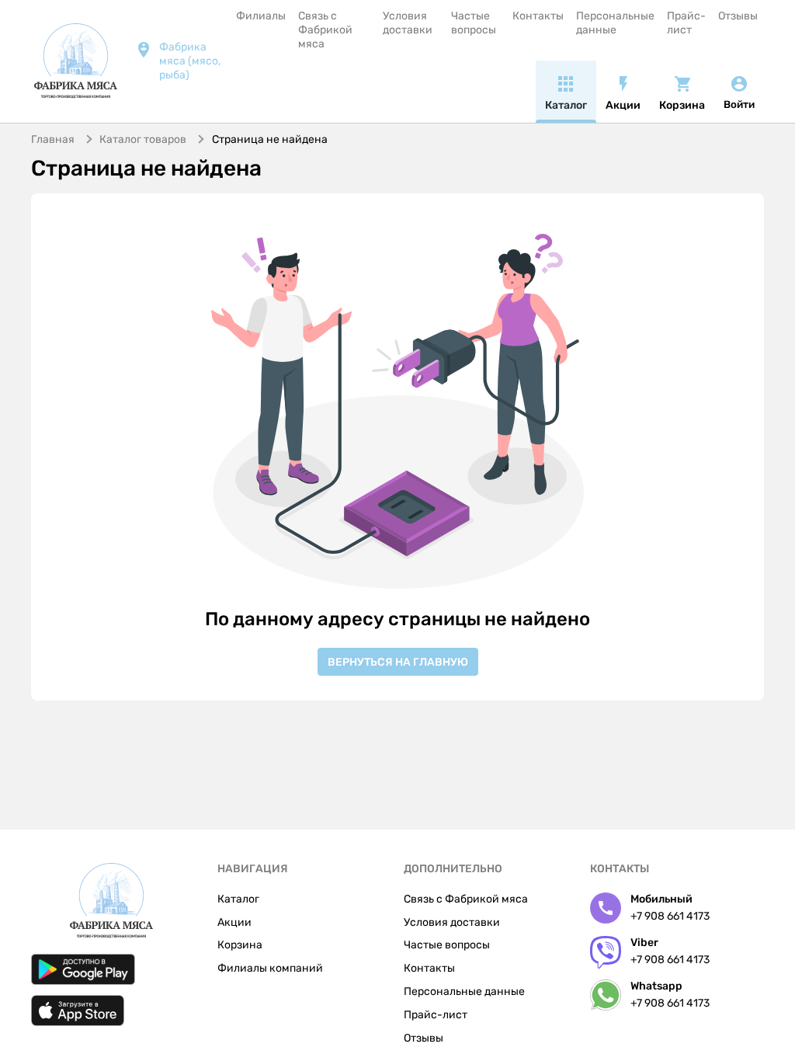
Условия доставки (407, 23)
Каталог (238, 899)
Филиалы (261, 16)
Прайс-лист (686, 23)
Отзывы (738, 16)
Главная (53, 139)
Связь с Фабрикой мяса (325, 29)
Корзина (239, 944)
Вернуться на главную (398, 662)
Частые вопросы (473, 23)
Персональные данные (615, 23)
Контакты (538, 16)
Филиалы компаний (270, 968)
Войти (739, 104)
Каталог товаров (142, 139)
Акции (234, 922)
